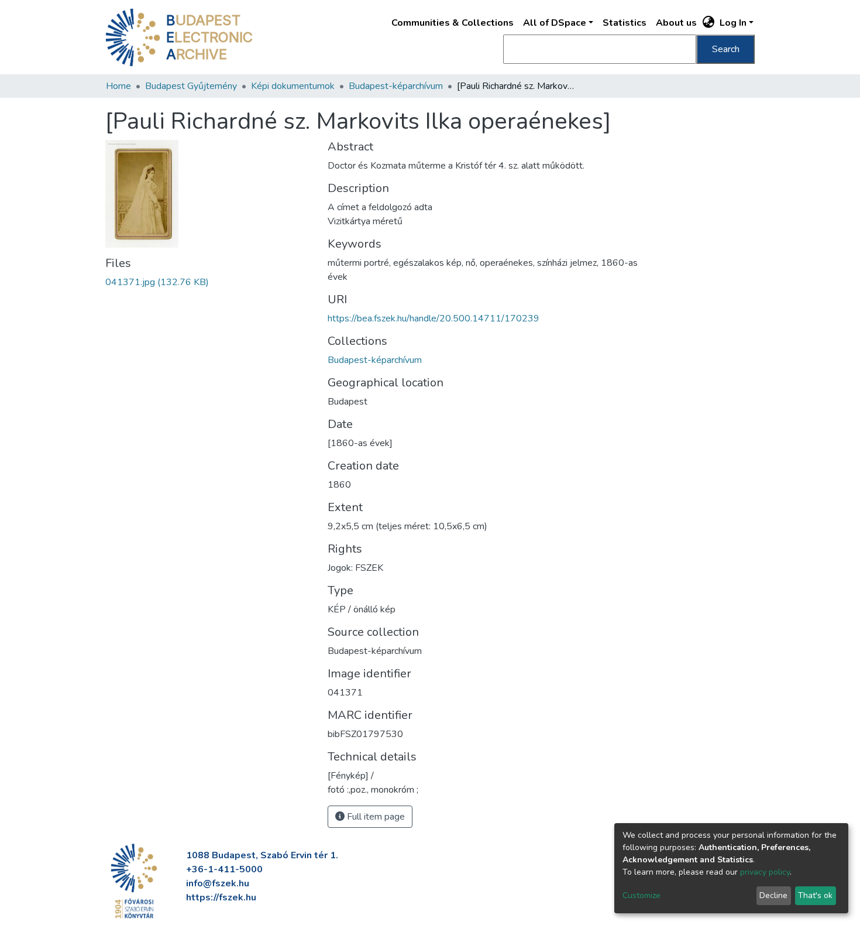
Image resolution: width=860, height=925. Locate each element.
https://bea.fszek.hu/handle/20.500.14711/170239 (433, 318)
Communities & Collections (452, 22)
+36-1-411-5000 (224, 869)
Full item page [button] (375, 816)
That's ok (815, 895)
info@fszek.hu (217, 883)
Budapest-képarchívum (396, 86)
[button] (708, 23)
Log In (733, 22)
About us (676, 22)
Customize (641, 895)
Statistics (624, 22)
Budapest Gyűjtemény (191, 86)
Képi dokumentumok (293, 86)
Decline (773, 895)
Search (725, 49)
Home (118, 86)
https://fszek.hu (221, 897)
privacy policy (765, 872)
